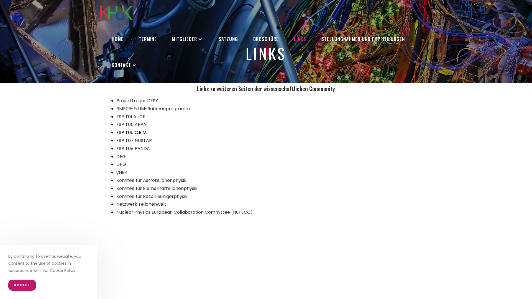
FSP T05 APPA (131, 124)
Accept (22, 285)
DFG (121, 156)
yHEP (121, 172)
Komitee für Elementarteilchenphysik (157, 188)
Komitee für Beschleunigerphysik (152, 196)
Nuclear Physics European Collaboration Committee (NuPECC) (184, 212)
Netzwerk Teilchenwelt (141, 204)
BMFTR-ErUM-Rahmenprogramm (153, 108)
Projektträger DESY (137, 100)
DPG (121, 164)
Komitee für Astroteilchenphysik (151, 180)
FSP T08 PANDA (133, 148)
